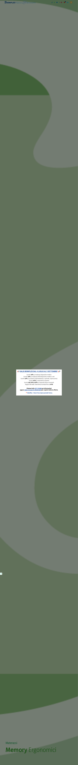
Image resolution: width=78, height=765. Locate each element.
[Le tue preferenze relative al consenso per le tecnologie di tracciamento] (1, 574)
